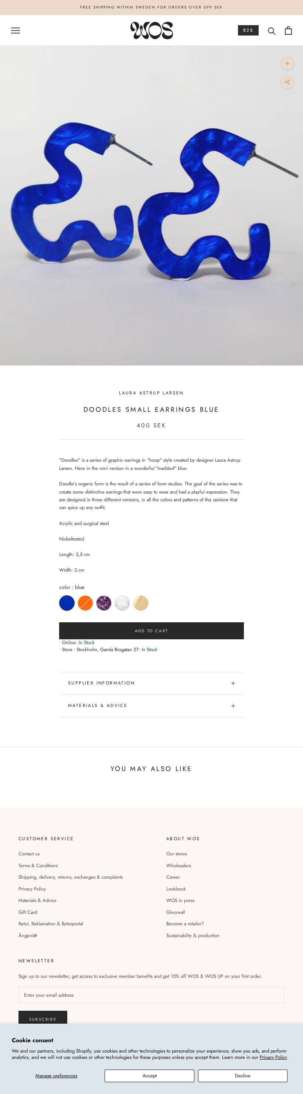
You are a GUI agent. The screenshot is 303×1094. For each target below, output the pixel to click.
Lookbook (176, 888)
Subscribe (43, 1019)
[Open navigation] (15, 30)
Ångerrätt (27, 935)
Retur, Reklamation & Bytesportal (50, 923)
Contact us (29, 853)
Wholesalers (178, 865)
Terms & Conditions (38, 865)
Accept (150, 1075)
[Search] (272, 30)
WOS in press (180, 900)
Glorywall (175, 912)
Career (173, 877)
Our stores (176, 853)
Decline (243, 1075)
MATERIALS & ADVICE (97, 705)
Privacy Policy (273, 1057)
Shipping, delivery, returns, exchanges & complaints (70, 877)
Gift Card (27, 912)
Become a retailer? (185, 923)
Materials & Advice (37, 900)
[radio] (67, 603)
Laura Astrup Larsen (151, 393)
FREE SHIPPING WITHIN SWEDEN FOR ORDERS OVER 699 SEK (151, 7)
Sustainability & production (192, 935)
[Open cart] (288, 30)
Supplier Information (101, 683)
